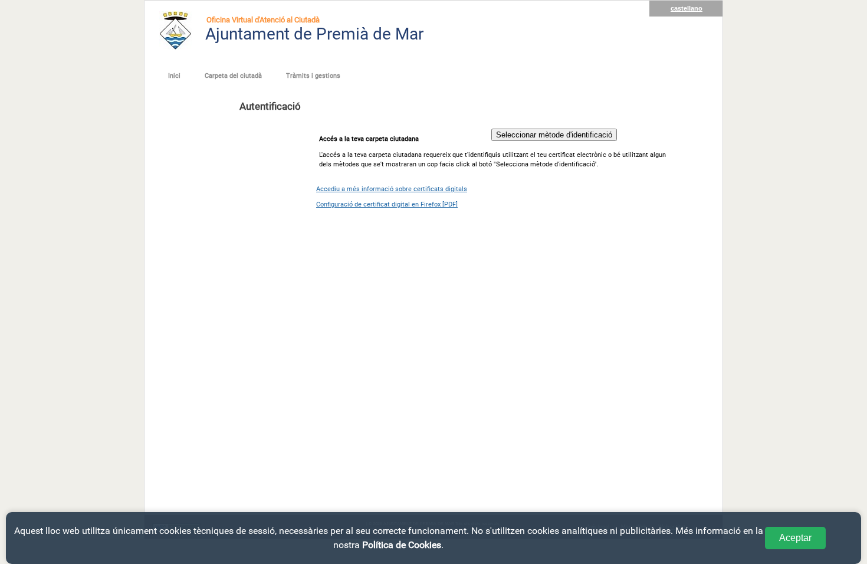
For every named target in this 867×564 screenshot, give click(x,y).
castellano (686, 8)
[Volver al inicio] (175, 30)
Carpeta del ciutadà (233, 76)
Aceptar (795, 538)
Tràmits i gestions (313, 76)
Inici (174, 76)
